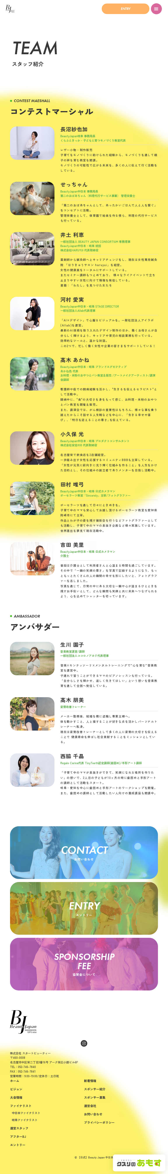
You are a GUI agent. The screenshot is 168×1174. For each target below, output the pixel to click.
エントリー (17, 1145)
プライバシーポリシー (99, 1122)
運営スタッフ (19, 1128)
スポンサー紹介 (94, 1089)
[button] (125, 9)
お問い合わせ (93, 1114)
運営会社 (90, 1106)
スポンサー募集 (94, 1097)
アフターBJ (18, 1136)
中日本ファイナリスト (26, 1113)
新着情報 (90, 1081)
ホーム (14, 1081)
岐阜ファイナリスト (24, 1120)
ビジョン (16, 1089)
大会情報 (16, 1097)
